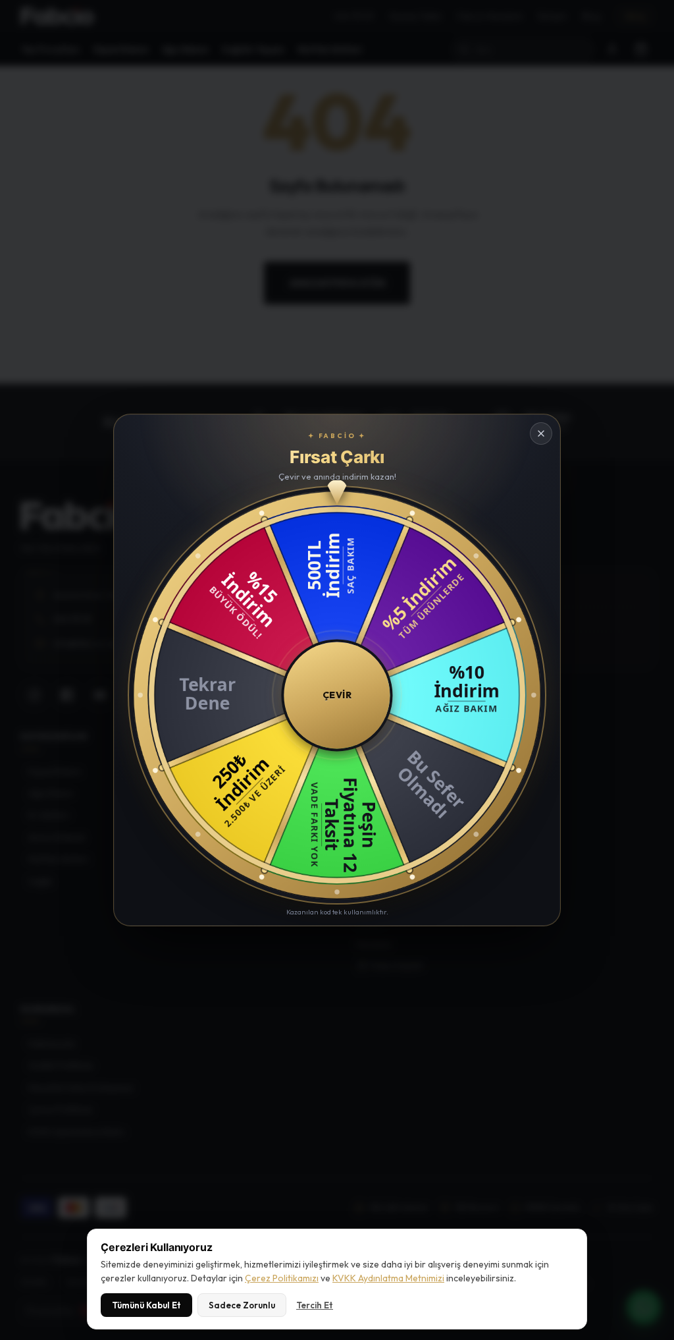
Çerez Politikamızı (282, 1278)
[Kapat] (541, 433)
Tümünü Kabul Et (146, 1305)
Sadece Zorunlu (242, 1305)
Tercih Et (314, 1305)
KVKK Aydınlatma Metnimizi (388, 1278)
